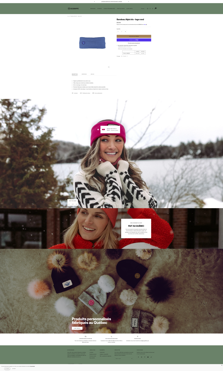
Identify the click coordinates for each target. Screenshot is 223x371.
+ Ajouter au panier (114, 130)
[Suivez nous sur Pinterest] (144, 357)
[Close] (221, 365)
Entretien (84, 74)
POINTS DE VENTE (121, 8)
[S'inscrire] (131, 358)
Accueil (68, 16)
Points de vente (93, 356)
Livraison (76, 93)
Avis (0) (92, 74)
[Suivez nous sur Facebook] (138, 357)
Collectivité (102, 352)
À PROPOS (99, 8)
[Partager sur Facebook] (121, 56)
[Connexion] (152, 8)
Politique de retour (86, 93)
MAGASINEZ (92, 8)
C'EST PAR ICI (77, 328)
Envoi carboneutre (98, 93)
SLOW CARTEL (129, 8)
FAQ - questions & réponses (105, 356)
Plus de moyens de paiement (134, 43)
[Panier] (155, 8)
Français (142, 8)
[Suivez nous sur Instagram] (141, 357)
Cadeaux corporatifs (104, 354)
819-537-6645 (112, 340)
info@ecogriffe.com (144, 340)
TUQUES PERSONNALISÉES (109, 8)
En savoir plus (32, 366)
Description (75, 74)
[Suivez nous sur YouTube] (148, 357)
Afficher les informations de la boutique (125, 48)
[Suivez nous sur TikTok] (151, 357)
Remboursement (93, 354)
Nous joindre (92, 357)
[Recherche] (150, 8)
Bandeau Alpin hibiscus (112, 128)
